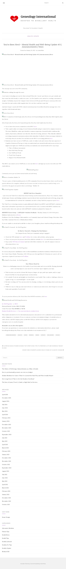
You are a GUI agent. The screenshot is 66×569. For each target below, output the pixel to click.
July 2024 (4, 404)
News (37, 335)
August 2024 (5, 401)
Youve (57, 335)
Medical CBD (5, 551)
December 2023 (6, 424)
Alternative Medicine (8, 528)
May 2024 (4, 411)
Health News (5, 535)
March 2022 (5, 488)
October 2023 (6, 431)
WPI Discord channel (18, 242)
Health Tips (5, 538)
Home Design (6, 517)
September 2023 (6, 434)
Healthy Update (33, 36)
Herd (25, 335)
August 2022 (5, 471)
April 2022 (5, 484)
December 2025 (6, 398)
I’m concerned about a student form (28, 311)
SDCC (16, 304)
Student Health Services (9, 311)
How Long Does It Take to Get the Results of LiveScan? (18, 379)
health (20, 335)
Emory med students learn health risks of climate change (43, 350)
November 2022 (6, 461)
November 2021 (6, 501)
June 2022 (5, 478)
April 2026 (5, 394)
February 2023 (6, 451)
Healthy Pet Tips (7, 545)
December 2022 (6, 458)
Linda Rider (41, 50)
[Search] (63, 3)
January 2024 (5, 421)
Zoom (19, 215)
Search (60, 357)
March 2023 (5, 448)
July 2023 (4, 438)
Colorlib (32, 563)
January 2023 (5, 454)
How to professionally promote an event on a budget (17, 372)
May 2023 (4, 441)
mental (31, 335)
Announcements (11, 335)
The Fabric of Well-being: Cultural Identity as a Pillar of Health (20, 369)
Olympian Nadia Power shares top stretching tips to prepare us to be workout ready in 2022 (32, 347)
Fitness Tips (5, 531)
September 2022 (6, 468)
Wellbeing (50, 335)
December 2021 (6, 498)
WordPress (43, 563)
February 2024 (6, 418)
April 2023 (5, 444)
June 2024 (5, 408)
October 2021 (6, 504)
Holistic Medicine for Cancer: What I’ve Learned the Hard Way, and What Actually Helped (27, 375)
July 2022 (4, 474)
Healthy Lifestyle (7, 541)
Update (43, 335)
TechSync (28, 237)
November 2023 (6, 428)
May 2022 (4, 481)
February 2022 (6, 491)
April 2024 (5, 414)
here (35, 126)
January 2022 (5, 494)
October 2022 (6, 464)
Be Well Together (7, 304)
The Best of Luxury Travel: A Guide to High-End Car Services (19, 382)
